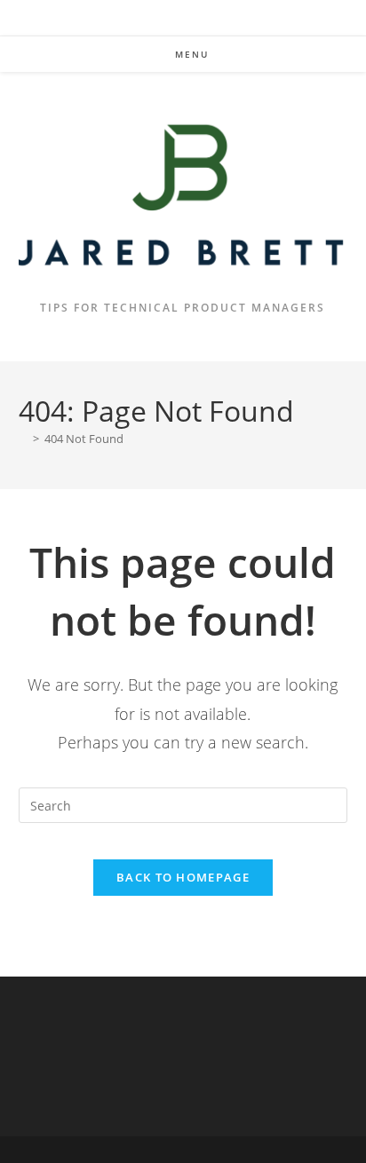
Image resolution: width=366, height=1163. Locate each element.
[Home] (23, 439)
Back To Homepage (183, 877)
